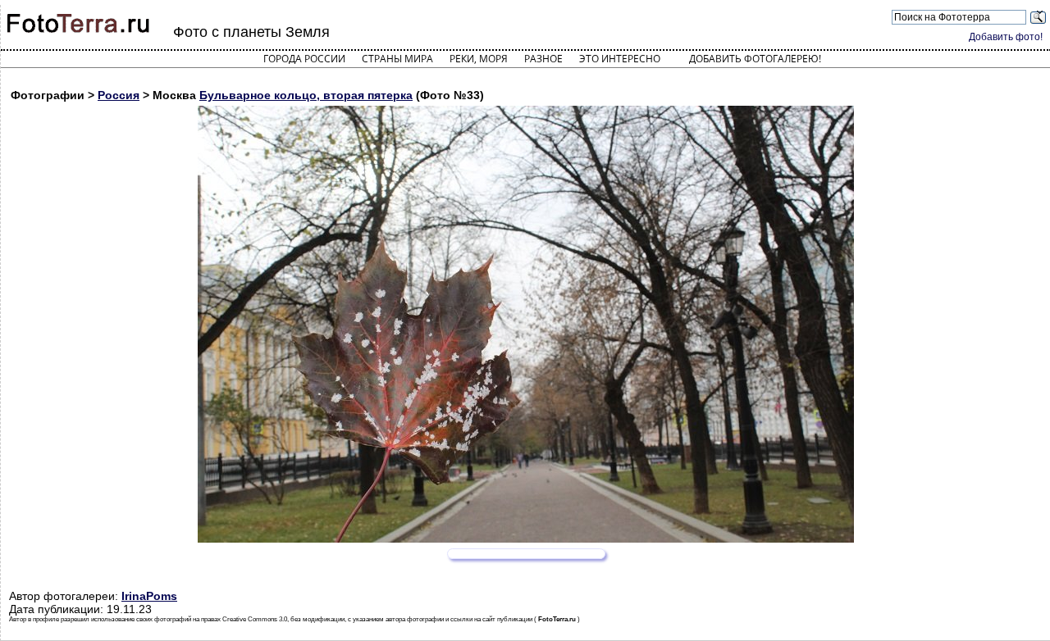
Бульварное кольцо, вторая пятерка (306, 95)
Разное (543, 59)
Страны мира (397, 59)
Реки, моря (479, 59)
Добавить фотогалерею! (755, 59)
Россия (118, 95)
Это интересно (619, 59)
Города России (304, 59)
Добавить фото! (1006, 37)
